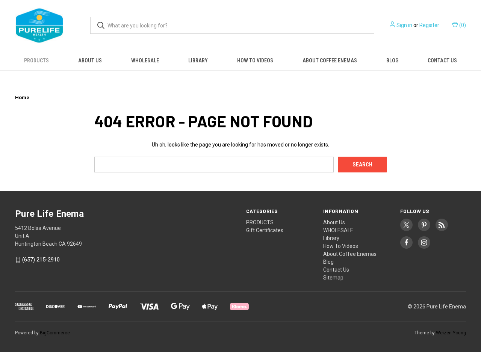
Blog (392, 60)
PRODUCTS (36, 60)
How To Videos (255, 60)
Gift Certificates (264, 230)
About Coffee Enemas (330, 60)
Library (198, 60)
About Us (90, 60)
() (462, 25)
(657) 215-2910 (41, 260)
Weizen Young (451, 332)
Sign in (404, 25)
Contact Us (442, 60)
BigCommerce (55, 332)
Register (429, 25)
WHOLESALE (145, 60)
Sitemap (333, 278)
